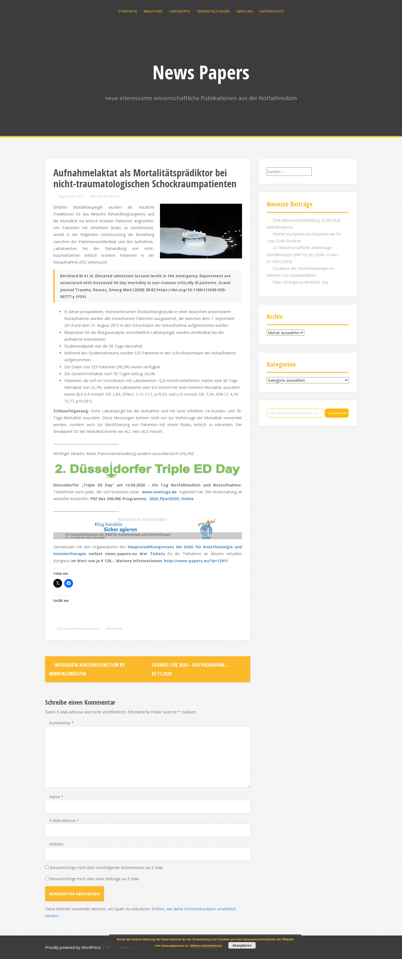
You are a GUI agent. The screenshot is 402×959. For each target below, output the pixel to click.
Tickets (157, 553)
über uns (244, 11)
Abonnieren (338, 412)
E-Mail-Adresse (64, 820)
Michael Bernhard (105, 196)
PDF (81, 296)
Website (56, 844)
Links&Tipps (179, 11)
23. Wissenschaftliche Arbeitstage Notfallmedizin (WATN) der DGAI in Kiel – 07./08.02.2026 (303, 254)
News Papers (201, 72)
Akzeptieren (241, 945)
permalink (114, 628)
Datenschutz (272, 11)
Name (56, 796)
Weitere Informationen (206, 945)
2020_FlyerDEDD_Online (171, 498)
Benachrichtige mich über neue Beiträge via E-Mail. (94, 878)
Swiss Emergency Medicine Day (300, 282)
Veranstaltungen (213, 11)
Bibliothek (153, 11)
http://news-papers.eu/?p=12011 (196, 560)
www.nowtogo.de (159, 491)
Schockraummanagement (78, 628)
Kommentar (61, 722)
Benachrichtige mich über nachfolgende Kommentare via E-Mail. (106, 867)
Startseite (127, 11)
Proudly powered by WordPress (73, 947)
